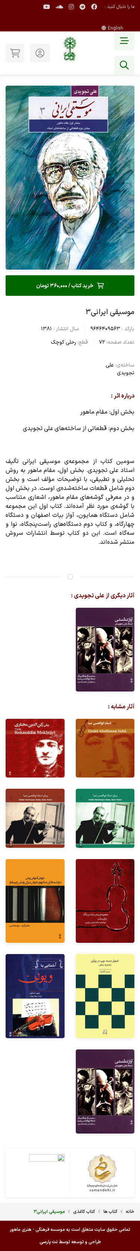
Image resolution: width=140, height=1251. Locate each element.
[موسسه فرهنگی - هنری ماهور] (70, 52)
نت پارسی (49, 1242)
